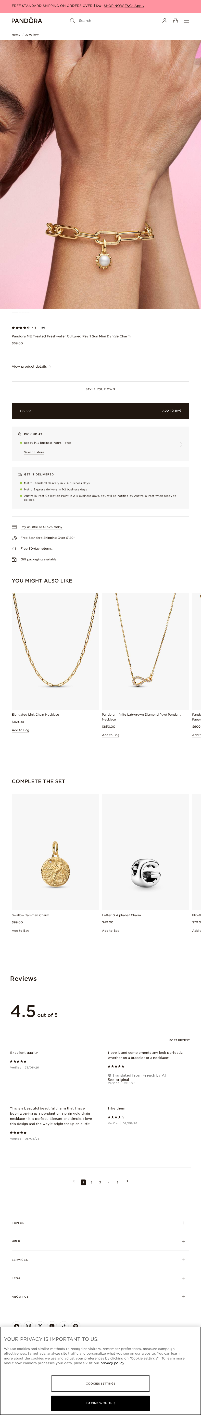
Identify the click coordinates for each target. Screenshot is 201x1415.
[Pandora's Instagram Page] (28, 1326)
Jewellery (32, 34)
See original (118, 1080)
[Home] (27, 20)
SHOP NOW (114, 6)
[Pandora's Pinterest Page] (75, 1326)
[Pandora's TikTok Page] (64, 1326)
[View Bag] (175, 20)
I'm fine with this (100, 1403)
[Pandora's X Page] (40, 1326)
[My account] (164, 20)
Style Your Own (100, 389)
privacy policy (112, 1363)
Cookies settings (100, 1383)
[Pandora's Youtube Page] (52, 1326)
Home (16, 34)
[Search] (72, 20)
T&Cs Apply (134, 6)
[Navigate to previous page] (74, 1182)
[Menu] (186, 20)
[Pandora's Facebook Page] (17, 1326)
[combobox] (180, 1040)
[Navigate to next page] (127, 1182)
